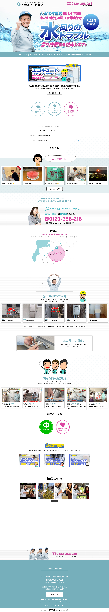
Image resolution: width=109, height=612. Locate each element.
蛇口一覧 (70, 326)
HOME (20, 55)
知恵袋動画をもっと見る (54, 414)
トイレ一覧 (51, 326)
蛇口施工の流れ (50, 55)
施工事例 (41, 55)
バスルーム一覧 (40, 326)
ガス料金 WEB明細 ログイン (55, 568)
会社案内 (88, 55)
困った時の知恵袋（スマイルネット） (75, 55)
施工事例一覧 (80, 326)
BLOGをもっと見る (54, 189)
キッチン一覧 (28, 326)
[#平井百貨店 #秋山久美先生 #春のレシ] (28, 491)
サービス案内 (33, 55)
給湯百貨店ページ (54, 93)
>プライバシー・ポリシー (50, 605)
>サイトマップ (61, 605)
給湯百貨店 (60, 55)
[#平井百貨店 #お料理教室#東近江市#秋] (46, 491)
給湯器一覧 (61, 326)
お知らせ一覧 (54, 148)
